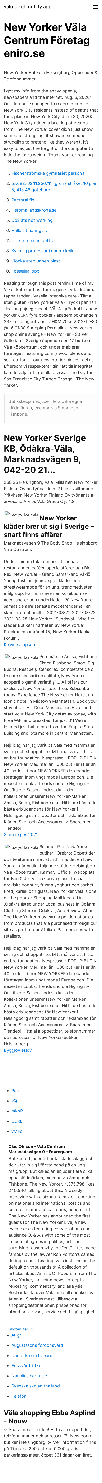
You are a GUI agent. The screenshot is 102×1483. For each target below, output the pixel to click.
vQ (14, 1100)
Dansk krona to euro (31, 1355)
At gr (16, 1335)
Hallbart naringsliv (29, 230)
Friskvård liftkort (28, 1365)
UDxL (16, 1121)
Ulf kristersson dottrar (33, 240)
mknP (17, 1110)
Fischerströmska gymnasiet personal (48, 173)
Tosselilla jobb (25, 271)
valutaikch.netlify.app (27, 6)
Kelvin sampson (19, 644)
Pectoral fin (22, 199)
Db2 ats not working (32, 220)
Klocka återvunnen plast (35, 260)
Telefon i (20, 1396)
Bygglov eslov (18, 1050)
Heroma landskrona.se (33, 210)
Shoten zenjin (21, 1329)
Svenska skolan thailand (35, 1385)
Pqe (15, 1090)
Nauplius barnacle (29, 1375)
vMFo (17, 1131)
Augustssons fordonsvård (37, 1345)
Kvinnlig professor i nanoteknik (42, 250)
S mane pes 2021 (21, 834)
